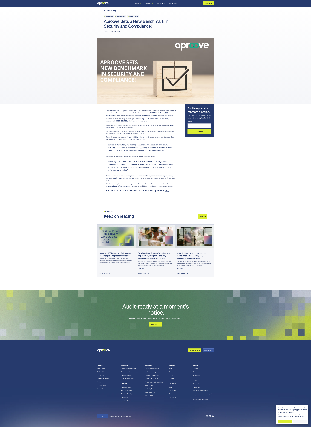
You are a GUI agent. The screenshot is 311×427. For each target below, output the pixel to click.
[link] (110, 10)
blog (167, 190)
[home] (103, 3)
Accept (285, 421)
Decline (299, 421)
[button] (137, 3)
